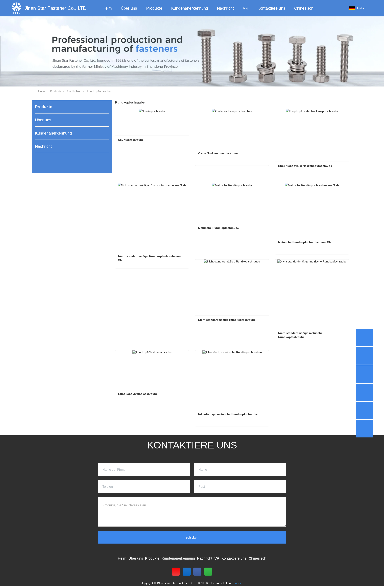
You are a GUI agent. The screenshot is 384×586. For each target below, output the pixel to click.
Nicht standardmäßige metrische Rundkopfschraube (300, 335)
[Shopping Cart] (340, 8)
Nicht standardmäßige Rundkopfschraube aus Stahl (150, 258)
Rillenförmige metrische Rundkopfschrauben (229, 414)
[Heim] (16, 8)
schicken (192, 537)
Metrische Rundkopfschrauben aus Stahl (306, 242)
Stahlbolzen (74, 91)
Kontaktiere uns (271, 8)
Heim (107, 8)
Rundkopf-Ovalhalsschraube (138, 393)
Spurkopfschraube (131, 139)
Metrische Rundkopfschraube (218, 227)
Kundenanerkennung (53, 133)
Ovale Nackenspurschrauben (218, 153)
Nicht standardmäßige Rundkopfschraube (227, 319)
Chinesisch (303, 8)
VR (245, 8)
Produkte (55, 91)
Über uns (43, 120)
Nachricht (43, 146)
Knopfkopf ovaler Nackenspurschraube (305, 165)
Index (237, 583)
